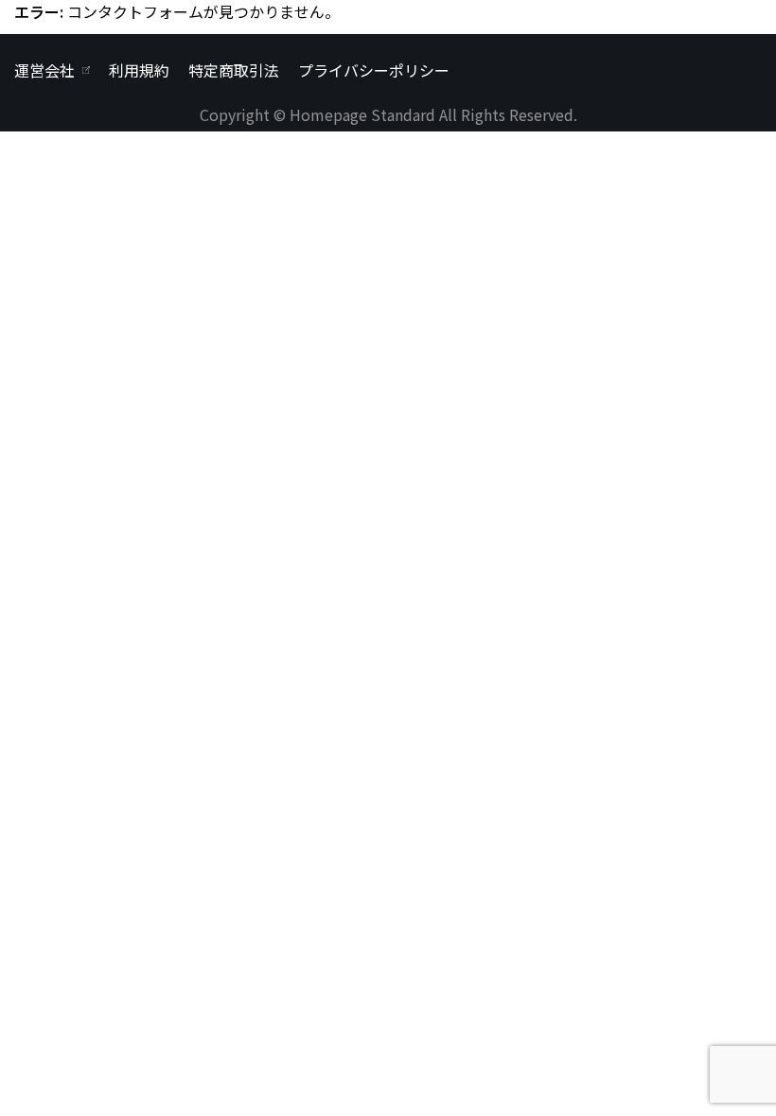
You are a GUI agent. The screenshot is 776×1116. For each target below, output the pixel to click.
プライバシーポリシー (374, 70)
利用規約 (139, 70)
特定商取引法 (233, 70)
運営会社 (44, 70)
